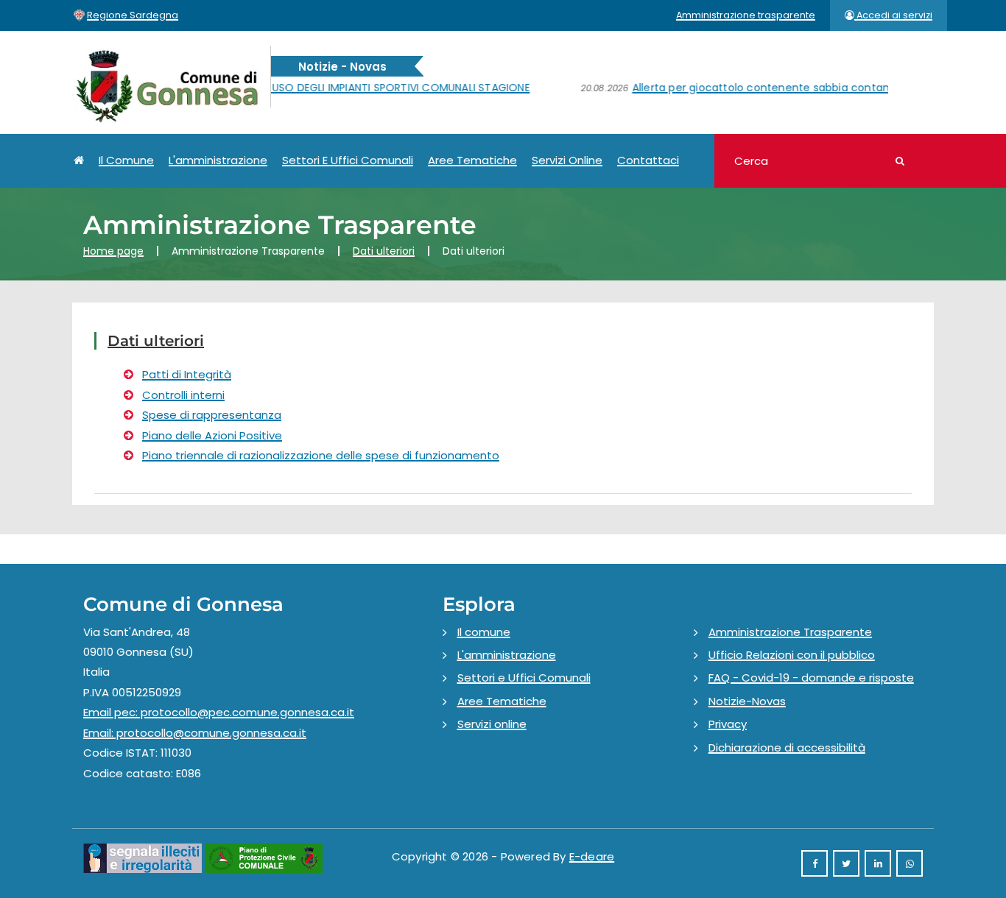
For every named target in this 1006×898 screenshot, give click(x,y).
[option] (296, 96)
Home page (113, 251)
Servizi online (567, 160)
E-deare (591, 856)
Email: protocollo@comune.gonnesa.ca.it (194, 732)
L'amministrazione (218, 160)
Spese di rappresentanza (211, 415)
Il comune (126, 160)
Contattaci (648, 160)
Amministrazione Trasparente (790, 632)
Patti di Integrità (186, 374)
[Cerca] (900, 161)
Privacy (727, 724)
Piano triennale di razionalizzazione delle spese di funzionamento (320, 455)
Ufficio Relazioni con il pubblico (791, 654)
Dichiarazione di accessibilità (786, 747)
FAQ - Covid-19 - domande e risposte (811, 677)
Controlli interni (183, 395)
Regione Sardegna (132, 15)
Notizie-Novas (747, 701)
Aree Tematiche (472, 160)
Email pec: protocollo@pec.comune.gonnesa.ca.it (218, 712)
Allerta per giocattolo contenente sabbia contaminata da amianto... (753, 87)
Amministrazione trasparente (745, 15)
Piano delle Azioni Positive (212, 435)
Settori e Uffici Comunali (347, 160)
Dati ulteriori (384, 251)
